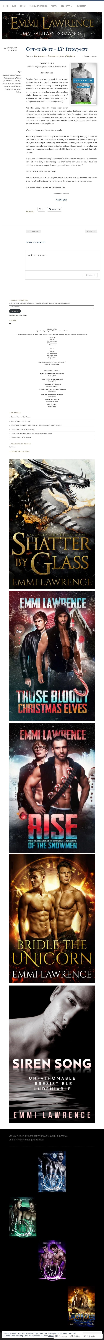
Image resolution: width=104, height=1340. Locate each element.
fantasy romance (9, 78)
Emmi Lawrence (39, 56)
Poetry (54, 6)
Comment (90, 275)
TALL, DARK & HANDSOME (52, 384)
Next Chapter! (61, 200)
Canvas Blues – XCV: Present (21, 417)
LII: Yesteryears (52, 355)
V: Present (52, 345)
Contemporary (53, 56)
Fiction (18, 78)
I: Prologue (52, 337)
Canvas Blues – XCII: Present (21, 437)
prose (11, 86)
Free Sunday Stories (38, 6)
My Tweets (12, 447)
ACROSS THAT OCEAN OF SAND (52, 394)
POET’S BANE (52, 404)
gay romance (8, 81)
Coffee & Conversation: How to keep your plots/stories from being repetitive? (36, 425)
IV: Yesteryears (52, 343)
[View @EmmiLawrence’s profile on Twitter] (10, 323)
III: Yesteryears (52, 341)
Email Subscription (19, 300)
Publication (16, 86)
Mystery (17, 83)
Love (9, 83)
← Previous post (33, 231)
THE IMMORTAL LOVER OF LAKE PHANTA (52, 389)
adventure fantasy (8, 75)
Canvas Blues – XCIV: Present (21, 421)
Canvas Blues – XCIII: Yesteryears (22, 429)
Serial (72, 56)
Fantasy (62, 56)
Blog (14, 6)
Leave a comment (90, 56)
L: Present (52, 351)
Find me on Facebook (20, 451)
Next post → (91, 231)
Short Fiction (16, 89)
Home (5, 6)
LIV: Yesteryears (52, 359)
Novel (6, 86)
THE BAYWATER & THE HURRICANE (52, 374)
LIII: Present (52, 357)
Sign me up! (15, 311)
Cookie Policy (53, 1336)
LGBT (15, 81)
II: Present (52, 339)
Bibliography (66, 6)
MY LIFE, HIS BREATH (52, 399)
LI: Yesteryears (52, 353)
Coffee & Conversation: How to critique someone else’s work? (31, 433)
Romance (8, 89)
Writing (18, 92)
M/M (67, 56)
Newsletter (81, 6)
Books (22, 6)
